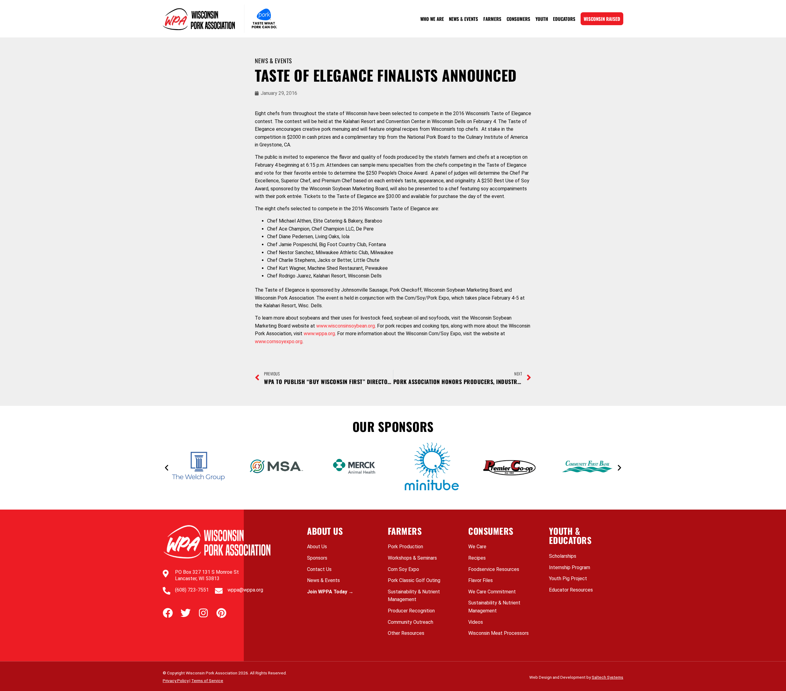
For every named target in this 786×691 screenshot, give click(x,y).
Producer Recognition (411, 611)
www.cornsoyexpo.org (278, 341)
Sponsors (317, 558)
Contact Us (319, 569)
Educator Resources (571, 590)
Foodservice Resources (493, 569)
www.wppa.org (319, 333)
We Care (477, 546)
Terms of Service (207, 680)
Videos (475, 622)
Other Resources (406, 633)
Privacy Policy (176, 680)
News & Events (463, 18)
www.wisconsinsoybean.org (345, 326)
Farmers (492, 18)
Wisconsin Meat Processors (498, 633)
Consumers (518, 18)
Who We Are (432, 18)
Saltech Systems (607, 677)
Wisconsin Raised (602, 18)
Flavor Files (480, 580)
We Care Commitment (492, 592)
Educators (564, 18)
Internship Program (569, 567)
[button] (166, 467)
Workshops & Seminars (412, 558)
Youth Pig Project (568, 578)
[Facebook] (168, 613)
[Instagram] (203, 613)
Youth (541, 18)
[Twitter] (186, 613)
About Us (317, 546)
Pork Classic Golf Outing (414, 580)
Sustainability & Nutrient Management (414, 596)
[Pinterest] (221, 613)
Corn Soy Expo (403, 569)
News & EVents (273, 60)
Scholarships (562, 556)
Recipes (477, 558)
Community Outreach (410, 622)
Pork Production (405, 546)
